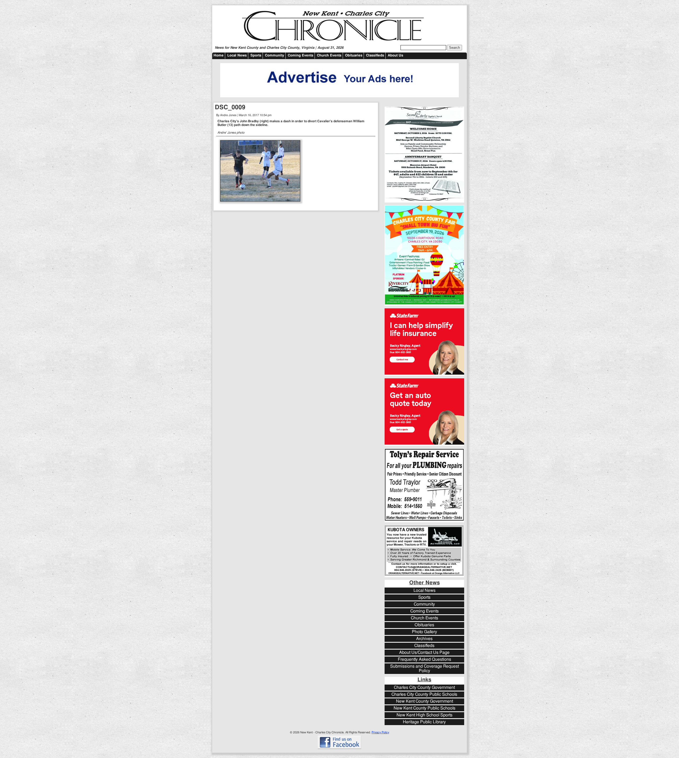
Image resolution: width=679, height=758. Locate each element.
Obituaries (353, 55)
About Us (395, 55)
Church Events (329, 55)
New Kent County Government (424, 701)
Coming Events (300, 55)
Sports (255, 55)
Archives (424, 639)
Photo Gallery (424, 632)
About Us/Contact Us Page (424, 653)
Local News (237, 55)
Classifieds (375, 55)
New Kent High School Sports (424, 715)
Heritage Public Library (424, 722)
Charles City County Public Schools (424, 694)
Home (219, 55)
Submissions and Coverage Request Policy (424, 668)
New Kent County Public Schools (424, 708)
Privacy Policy (380, 732)
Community (274, 55)
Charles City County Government (424, 688)
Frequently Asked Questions (424, 659)
